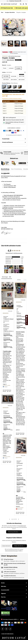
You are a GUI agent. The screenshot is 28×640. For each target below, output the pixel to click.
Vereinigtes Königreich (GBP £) (10, 619)
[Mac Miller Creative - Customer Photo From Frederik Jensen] (21, 271)
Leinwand (11, 68)
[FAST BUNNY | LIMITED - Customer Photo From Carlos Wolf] (11, 271)
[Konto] (23, 4)
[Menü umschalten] (2, 4)
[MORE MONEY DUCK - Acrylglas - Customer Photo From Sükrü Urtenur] (6, 271)
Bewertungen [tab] (5, 276)
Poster (4, 68)
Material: (6, 65)
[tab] (5, 169)
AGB (20, 550)
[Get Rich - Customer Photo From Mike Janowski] (16, 271)
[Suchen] (20, 4)
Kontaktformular (22, 525)
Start (2, 12)
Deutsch (22, 619)
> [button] (18, 519)
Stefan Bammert (10, 59)
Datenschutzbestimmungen (11, 550)
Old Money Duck (19, 504)
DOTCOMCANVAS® (8, 633)
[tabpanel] (14, 204)
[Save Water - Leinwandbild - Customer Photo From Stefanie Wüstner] (16, 267)
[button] (8, 391)
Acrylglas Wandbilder (10, 12)
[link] (14, 163)
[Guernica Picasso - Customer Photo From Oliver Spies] (11, 267)
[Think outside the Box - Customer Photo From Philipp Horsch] (6, 267)
